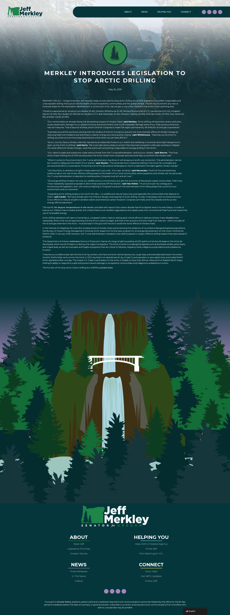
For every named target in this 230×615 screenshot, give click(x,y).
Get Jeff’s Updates (151, 576)
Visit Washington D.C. (151, 553)
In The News (79, 576)
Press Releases (78, 571)
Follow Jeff (151, 581)
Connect (186, 12)
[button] (196, 12)
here (110, 268)
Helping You (164, 12)
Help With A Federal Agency (151, 544)
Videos (79, 581)
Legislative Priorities (78, 549)
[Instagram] (209, 12)
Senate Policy (64, 602)
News (144, 12)
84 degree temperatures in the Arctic (73, 207)
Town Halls (151, 571)
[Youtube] (215, 12)
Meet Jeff (79, 544)
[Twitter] (220, 12)
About (128, 12)
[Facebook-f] (204, 12)
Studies (170, 218)
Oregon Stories (78, 553)
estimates (74, 241)
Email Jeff (151, 549)
